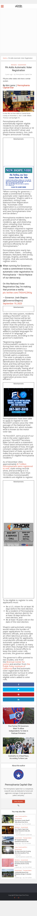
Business (17, 827)
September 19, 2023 (12, 303)
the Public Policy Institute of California (16, 666)
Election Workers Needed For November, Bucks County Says (23, 863)
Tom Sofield (27, 824)
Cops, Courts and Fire (21, 816)
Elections (14, 65)
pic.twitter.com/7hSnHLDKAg (17, 292)
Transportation (27, 838)
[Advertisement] (18, 33)
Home (5, 58)
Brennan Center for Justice (14, 663)
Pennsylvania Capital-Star (24, 74)
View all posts (18, 801)
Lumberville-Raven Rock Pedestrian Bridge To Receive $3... (23, 874)
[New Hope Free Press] (18, 6)
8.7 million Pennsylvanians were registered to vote (18, 466)
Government (22, 65)
